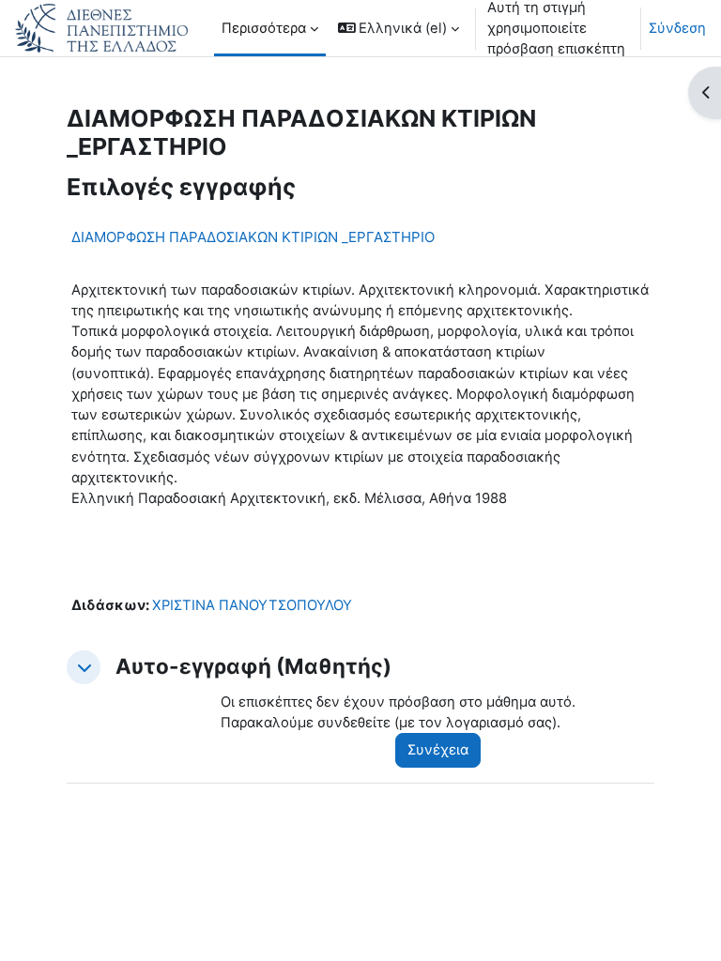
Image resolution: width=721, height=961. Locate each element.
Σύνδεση (677, 28)
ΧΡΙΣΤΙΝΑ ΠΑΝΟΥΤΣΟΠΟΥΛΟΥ (252, 605)
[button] (399, 28)
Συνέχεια (437, 749)
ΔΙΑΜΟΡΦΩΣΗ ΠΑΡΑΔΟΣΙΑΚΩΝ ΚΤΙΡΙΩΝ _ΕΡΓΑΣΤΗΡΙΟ (253, 237)
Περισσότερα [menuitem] (264, 28)
